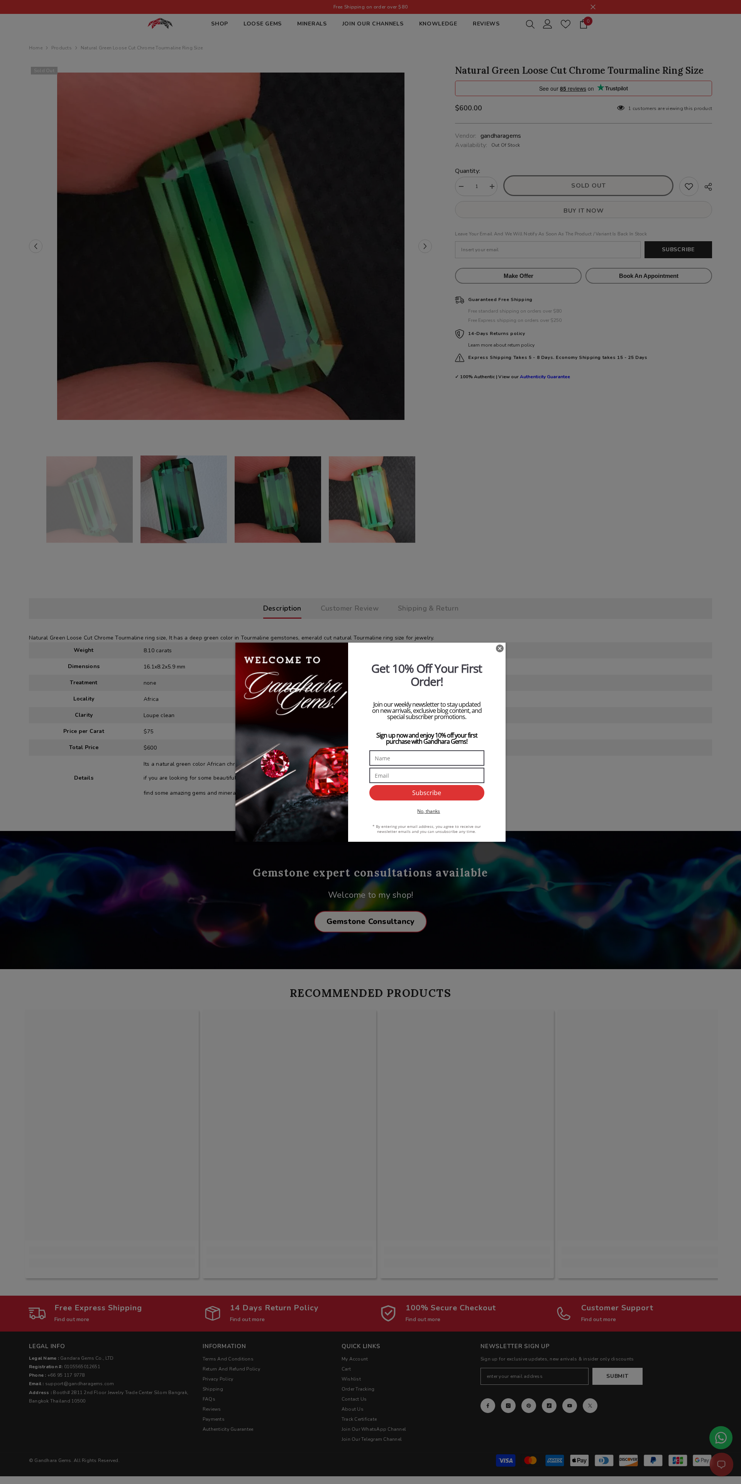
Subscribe (426, 793)
